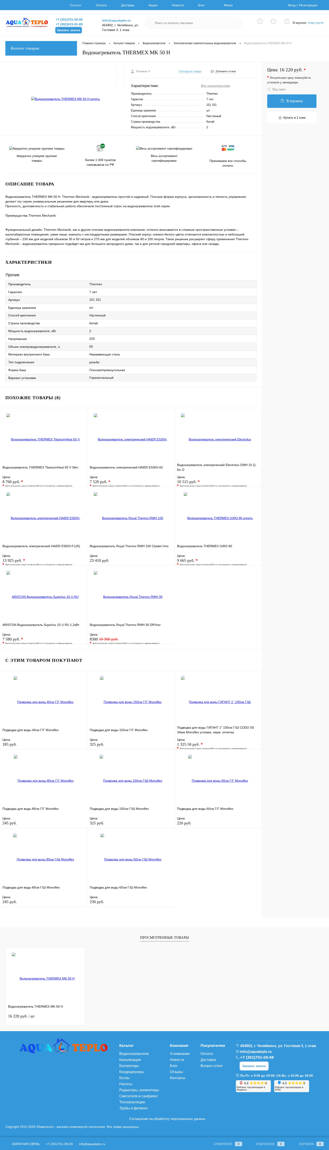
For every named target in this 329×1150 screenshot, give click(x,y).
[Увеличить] (65, 98)
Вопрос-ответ (212, 1066)
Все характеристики (215, 85)
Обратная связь (25, 1144)
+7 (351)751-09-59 (69, 19)
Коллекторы (129, 1066)
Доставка (127, 5)
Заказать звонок (68, 30)
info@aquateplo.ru (116, 20)
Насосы (125, 1084)
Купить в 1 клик (294, 117)
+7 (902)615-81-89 (69, 24)
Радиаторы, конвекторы (139, 1090)
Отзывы (176, 1072)
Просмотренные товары (164, 937)
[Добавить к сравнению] (120, 81)
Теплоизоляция (132, 1102)
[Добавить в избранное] (120, 72)
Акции (153, 5)
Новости (178, 5)
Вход (291, 5)
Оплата (101, 5)
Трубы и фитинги (133, 1108)
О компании (180, 1054)
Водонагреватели (134, 1054)
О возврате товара (190, 71)
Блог (201, 5)
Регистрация (308, 5)
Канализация (130, 1060)
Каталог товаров (25, 48)
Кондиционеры (131, 1072)
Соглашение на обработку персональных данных (167, 1119)
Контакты (177, 1078)
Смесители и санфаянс (138, 1096)
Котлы (124, 1078)
